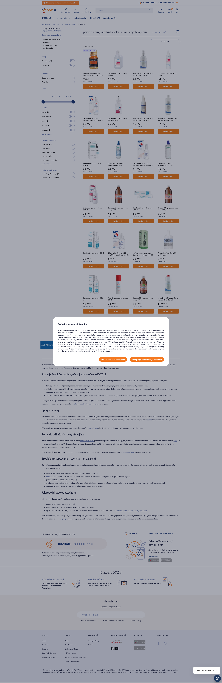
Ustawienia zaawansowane (113, 359)
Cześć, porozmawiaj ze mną (206, 670)
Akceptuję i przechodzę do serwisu (147, 359)
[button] (217, 678)
